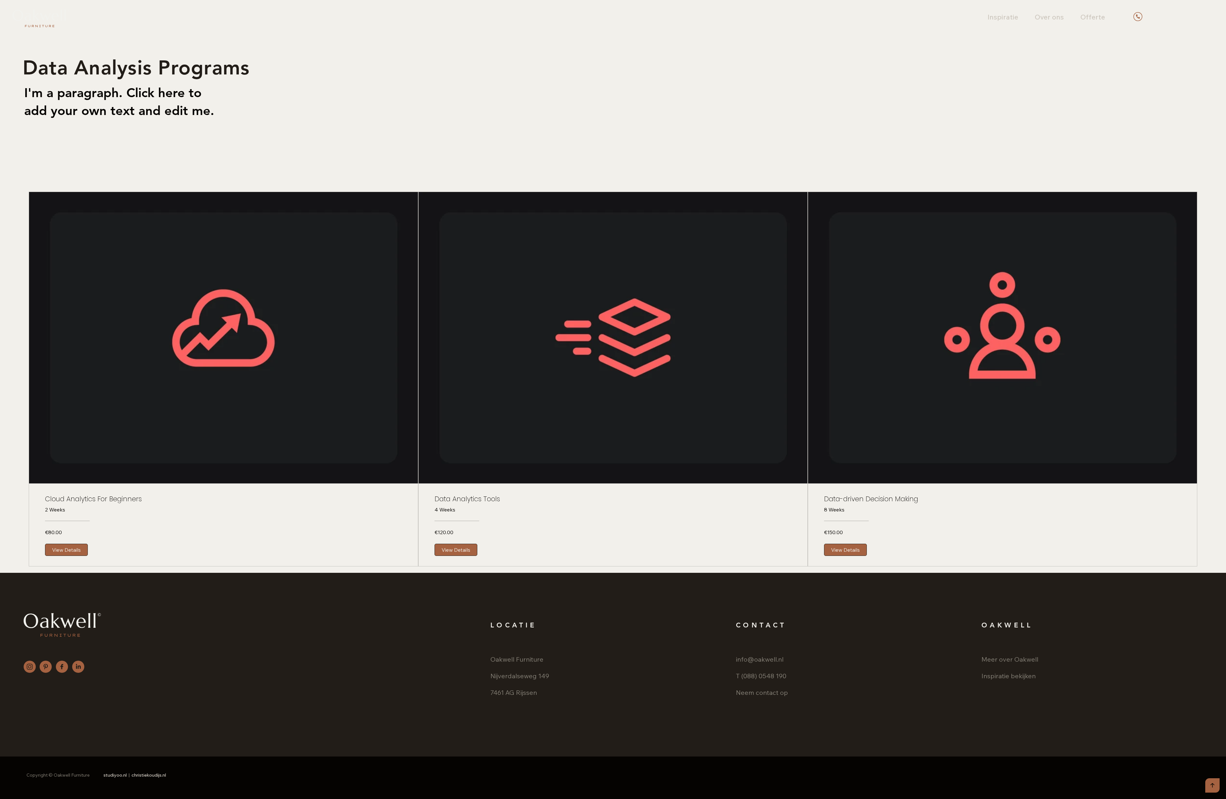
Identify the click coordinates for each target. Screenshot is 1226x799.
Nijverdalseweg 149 (519, 676)
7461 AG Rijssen (513, 692)
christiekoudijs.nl (149, 775)
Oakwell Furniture (516, 659)
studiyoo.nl (115, 775)
